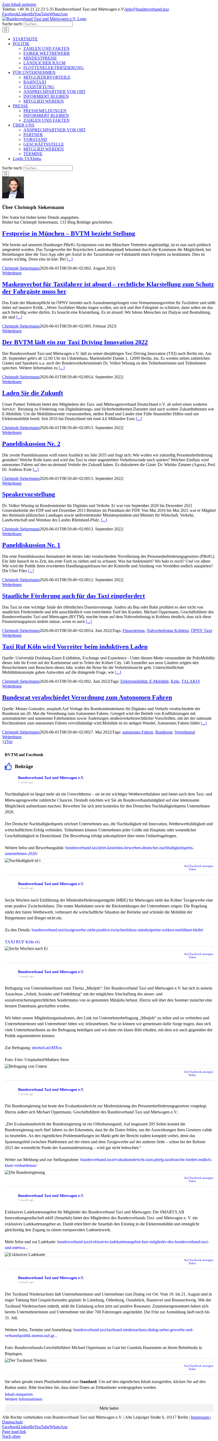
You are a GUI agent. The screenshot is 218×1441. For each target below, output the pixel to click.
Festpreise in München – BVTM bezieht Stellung (68, 233)
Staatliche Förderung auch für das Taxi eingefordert (73, 595)
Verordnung (184, 732)
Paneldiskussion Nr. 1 (31, 545)
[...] (70, 259)
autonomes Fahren (137, 732)
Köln (175, 681)
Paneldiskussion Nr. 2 (31, 443)
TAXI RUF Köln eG (22, 942)
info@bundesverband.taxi (147, 9)
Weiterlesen (12, 273)
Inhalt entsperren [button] (19, 1394)
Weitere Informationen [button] (23, 1399)
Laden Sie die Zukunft (32, 392)
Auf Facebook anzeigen (198, 866)
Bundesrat (163, 732)
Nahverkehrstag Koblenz (168, 630)
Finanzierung (134, 630)
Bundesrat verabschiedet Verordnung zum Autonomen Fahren (87, 697)
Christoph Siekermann (21, 268)
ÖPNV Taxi (201, 630)
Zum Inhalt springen (19, 4)
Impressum (200, 1417)
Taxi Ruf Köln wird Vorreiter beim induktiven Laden (75, 646)
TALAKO (190, 681)
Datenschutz (12, 1422)
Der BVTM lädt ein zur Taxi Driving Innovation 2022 (75, 342)
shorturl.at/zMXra (47, 1047)
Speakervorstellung (28, 494)
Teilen (192, 869)
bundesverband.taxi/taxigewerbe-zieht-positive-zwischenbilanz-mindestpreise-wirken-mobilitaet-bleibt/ (117, 930)
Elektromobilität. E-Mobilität (144, 681)
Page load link (14, 1431)
